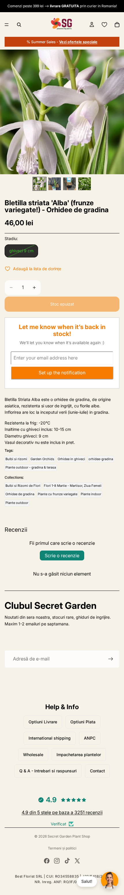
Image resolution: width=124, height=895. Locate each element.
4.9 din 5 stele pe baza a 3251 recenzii (62, 812)
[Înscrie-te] (111, 659)
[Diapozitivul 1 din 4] (39, 183)
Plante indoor (91, 494)
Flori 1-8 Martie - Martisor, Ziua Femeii (73, 486)
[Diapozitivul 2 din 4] (54, 183)
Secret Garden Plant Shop (69, 836)
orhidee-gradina (101, 459)
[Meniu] (6, 24)
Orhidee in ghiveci (71, 459)
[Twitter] (77, 860)
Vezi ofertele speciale (78, 42)
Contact (97, 770)
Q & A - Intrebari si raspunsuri (48, 770)
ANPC (89, 738)
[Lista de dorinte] (104, 24)
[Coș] (117, 24)
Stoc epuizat (62, 304)
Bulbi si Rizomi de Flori (22, 486)
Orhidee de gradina (19, 494)
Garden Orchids (42, 459)
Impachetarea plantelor (79, 754)
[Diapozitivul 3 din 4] (69, 183)
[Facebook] (46, 860)
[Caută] (19, 24)
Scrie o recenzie (62, 555)
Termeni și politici (62, 848)
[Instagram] (56, 860)
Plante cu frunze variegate (57, 494)
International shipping (50, 738)
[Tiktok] (67, 860)
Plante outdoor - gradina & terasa (30, 467)
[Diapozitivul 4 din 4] (84, 183)
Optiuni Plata (82, 721)
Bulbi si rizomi (16, 459)
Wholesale (33, 754)
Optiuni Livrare (43, 721)
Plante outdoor (16, 503)
